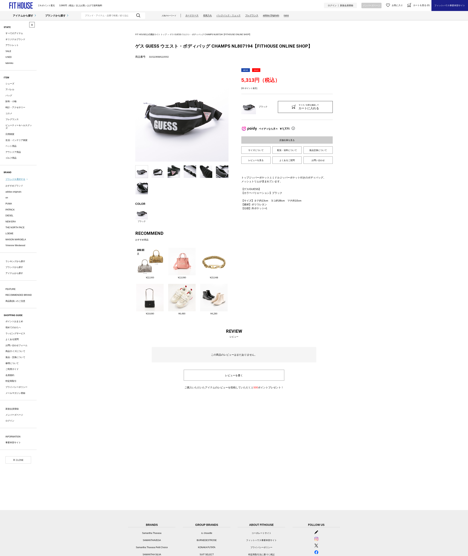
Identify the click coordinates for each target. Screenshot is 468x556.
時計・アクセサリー (15, 107)
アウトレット (12, 45)
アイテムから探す (23, 15)
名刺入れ (207, 15)
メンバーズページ (371, 5)
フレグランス (251, 15)
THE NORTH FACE (14, 227)
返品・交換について (15, 357)
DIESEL (9, 215)
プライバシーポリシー (16, 387)
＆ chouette (206, 533)
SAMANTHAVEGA (152, 540)
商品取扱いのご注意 (15, 301)
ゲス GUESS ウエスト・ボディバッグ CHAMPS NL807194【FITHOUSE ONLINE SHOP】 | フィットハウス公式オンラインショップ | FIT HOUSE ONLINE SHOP (21, 5)
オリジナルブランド (15, 39)
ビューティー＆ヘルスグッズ (18, 127)
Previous (132, 115)
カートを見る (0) (421, 5)
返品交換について (318, 150)
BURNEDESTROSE (207, 540)
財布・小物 (10, 101)
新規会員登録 (346, 5)
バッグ (8, 95)
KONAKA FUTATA (206, 547)
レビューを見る (256, 160)
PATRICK (10, 209)
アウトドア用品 (13, 152)
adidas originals (13, 192)
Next (231, 115)
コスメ (8, 113)
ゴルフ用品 (10, 158)
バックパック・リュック (228, 15)
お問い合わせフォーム (16, 345)
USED (8, 57)
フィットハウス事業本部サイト (449, 5)
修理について (12, 363)
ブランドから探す (55, 15)
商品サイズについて (15, 351)
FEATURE (10, 289)
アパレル (9, 89)
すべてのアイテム (14, 33)
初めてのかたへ (13, 327)
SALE (8, 51)
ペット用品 (10, 146)
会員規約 (9, 375)
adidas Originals (271, 15)
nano (286, 15)
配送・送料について (287, 150)
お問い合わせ (318, 160)
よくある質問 (12, 339)
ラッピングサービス (15, 333)
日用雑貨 (9, 134)
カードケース (192, 15)
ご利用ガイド (12, 369)
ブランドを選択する (15, 179)
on (6, 197)
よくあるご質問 (287, 160)
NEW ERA (10, 221)
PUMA (8, 203)
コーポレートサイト (261, 533)
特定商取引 (10, 381)
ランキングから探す (15, 261)
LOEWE (9, 233)
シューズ (9, 83)
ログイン (332, 5)
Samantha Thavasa (151, 533)
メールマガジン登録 (15, 393)
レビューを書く (234, 375)
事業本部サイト (13, 442)
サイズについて (256, 150)
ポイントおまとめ (14, 321)
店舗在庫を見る (287, 140)
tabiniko (9, 63)
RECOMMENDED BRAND (18, 295)
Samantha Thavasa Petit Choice (152, 547)
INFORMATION (12, 436)
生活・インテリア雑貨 (16, 140)
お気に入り (397, 5)
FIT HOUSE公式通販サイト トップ (151, 34)
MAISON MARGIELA (15, 239)
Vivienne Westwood (15, 245)
